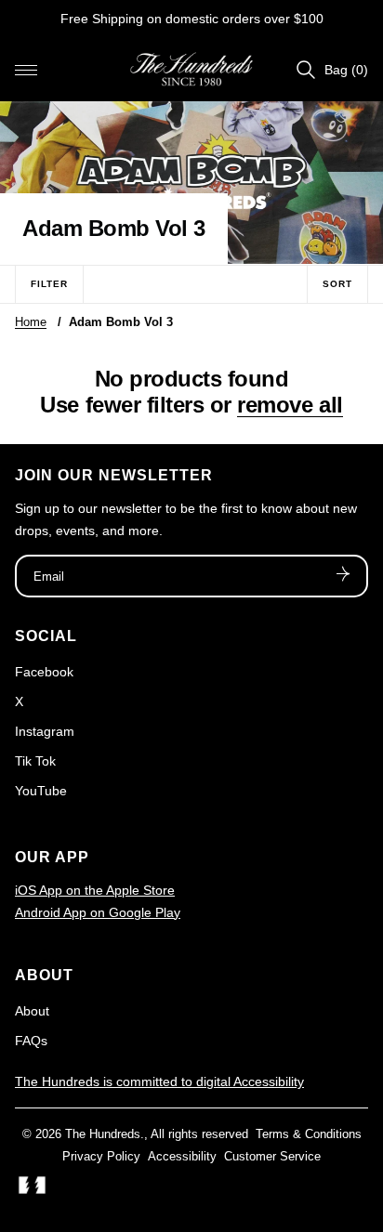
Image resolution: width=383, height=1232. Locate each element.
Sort (337, 284)
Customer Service (272, 1156)
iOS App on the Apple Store (95, 890)
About (32, 1010)
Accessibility (182, 1156)
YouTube (41, 790)
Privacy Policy (101, 1156)
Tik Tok (35, 761)
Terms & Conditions (309, 1134)
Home (30, 322)
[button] (26, 70)
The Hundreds (102, 1134)
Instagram (44, 731)
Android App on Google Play (97, 912)
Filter (49, 284)
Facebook (44, 671)
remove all (289, 404)
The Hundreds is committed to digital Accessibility (159, 1081)
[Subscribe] (343, 576)
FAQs (31, 1040)
